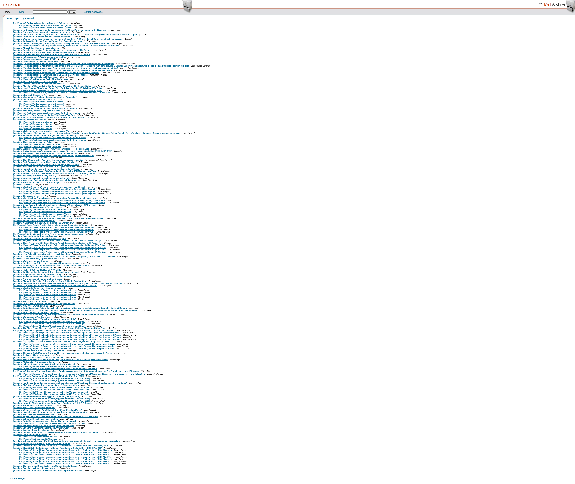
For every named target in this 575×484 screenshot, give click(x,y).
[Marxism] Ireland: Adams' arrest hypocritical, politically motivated (44, 364)
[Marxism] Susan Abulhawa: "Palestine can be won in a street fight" (44, 319)
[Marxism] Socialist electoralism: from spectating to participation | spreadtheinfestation (53, 155)
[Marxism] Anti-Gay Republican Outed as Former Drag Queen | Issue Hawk (47, 41)
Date (21, 12)
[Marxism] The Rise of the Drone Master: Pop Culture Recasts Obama (45, 466)
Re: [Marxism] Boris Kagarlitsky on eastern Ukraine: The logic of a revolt (52, 423)
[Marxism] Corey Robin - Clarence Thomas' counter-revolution (42, 37)
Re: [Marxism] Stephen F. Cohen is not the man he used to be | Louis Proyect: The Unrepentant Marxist (61, 342)
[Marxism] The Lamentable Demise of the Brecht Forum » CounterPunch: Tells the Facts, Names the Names (62, 353)
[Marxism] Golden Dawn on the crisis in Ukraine (35, 61)
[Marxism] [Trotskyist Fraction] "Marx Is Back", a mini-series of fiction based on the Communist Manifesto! (62, 70)
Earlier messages (93, 12)
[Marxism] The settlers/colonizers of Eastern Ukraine (37, 207)
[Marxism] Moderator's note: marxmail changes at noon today (41, 32)
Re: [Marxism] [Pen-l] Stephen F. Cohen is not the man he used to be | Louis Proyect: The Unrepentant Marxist (64, 330)
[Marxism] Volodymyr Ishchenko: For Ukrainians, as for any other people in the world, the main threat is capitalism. (66, 441)
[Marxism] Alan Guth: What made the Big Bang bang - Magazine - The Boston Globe (52, 86)
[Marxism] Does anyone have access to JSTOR (34, 59)
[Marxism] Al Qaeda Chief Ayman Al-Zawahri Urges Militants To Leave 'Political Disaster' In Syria (58, 241)
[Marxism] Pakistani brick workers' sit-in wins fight (36, 182)
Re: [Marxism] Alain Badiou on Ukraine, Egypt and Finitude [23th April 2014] (48, 376)
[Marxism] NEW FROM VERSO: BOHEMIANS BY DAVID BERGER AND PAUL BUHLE (51, 55)
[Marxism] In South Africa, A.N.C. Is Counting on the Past (39, 57)
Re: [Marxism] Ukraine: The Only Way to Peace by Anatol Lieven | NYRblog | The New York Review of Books (69, 46)
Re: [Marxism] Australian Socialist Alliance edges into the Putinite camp (46, 113)
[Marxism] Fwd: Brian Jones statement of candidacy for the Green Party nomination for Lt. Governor (59, 30)
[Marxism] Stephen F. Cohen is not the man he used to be (39, 288)
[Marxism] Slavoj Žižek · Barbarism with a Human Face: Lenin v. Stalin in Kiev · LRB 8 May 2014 (57, 448)
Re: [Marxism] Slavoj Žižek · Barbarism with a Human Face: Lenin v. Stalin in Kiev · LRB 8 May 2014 (65, 450)
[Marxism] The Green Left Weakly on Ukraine (33, 414)
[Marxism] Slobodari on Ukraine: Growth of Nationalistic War (41, 131)
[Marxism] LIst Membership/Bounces (30, 434)
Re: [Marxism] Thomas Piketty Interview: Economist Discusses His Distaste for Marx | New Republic (65, 93)
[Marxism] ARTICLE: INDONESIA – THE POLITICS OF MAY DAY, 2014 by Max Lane (51, 117)
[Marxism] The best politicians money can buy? (35, 176)
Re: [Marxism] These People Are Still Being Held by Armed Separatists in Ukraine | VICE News (62, 245)
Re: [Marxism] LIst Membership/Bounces (38, 437)
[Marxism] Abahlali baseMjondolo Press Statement (36, 48)
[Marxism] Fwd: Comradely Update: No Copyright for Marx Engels (43, 162)
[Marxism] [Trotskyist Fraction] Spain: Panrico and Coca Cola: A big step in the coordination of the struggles (63, 63)
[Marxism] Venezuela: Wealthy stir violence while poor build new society (46, 180)
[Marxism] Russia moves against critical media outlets (38, 357)
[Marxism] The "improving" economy (30, 301)
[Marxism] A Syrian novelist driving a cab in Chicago (37, 274)
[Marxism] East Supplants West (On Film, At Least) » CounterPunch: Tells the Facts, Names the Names (60, 360)
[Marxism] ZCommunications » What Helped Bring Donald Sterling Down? (47, 410)
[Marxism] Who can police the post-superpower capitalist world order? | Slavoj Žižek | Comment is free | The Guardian (68, 39)
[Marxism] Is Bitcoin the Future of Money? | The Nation (38, 351)
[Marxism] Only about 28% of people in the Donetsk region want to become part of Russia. (55, 286)
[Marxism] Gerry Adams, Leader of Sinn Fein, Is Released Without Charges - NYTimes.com (55, 205)
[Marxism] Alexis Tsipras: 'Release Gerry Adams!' (36, 312)
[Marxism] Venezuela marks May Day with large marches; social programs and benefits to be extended (60, 315)
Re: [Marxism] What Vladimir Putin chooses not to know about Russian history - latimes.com (62, 200)
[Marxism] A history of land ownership (31, 355)
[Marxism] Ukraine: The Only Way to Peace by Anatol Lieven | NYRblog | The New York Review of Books (61, 43)
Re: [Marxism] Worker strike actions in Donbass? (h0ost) (39, 23)
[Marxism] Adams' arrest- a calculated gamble (34, 220)
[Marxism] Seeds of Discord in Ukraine (31, 430)
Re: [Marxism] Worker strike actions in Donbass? (41, 102)
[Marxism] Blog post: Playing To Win (30, 95)
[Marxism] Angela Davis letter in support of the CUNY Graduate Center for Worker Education (55, 417)
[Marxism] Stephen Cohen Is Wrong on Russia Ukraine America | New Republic (49, 187)
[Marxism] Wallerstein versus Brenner (30, 261)
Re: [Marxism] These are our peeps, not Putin (40, 144)
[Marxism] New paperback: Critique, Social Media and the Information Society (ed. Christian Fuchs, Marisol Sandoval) (67, 283)
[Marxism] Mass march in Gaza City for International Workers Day (43, 223)
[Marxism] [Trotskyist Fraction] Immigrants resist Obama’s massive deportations (50, 75)
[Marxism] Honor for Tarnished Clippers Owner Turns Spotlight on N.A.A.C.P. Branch (52, 403)
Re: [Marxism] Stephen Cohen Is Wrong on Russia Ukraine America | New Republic (57, 189)
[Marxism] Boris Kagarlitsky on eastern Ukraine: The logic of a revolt (45, 421)
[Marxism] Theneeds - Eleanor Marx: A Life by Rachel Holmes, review (45, 153)
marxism (11, 4)
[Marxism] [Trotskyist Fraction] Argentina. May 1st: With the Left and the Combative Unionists (56, 72)
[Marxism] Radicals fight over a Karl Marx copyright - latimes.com (43, 425)
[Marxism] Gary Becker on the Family (30, 158)
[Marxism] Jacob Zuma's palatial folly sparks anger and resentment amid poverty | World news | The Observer (64, 256)
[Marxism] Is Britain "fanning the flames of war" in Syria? (39, 238)
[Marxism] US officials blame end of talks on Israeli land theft (41, 254)
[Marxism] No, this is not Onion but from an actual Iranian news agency (46, 263)
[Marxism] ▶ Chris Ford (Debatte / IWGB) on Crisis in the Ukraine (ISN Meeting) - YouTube (54, 171)
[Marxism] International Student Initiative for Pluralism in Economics (45, 108)
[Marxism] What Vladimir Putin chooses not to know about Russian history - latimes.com (54, 198)
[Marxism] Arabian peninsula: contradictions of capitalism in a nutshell (46, 272)
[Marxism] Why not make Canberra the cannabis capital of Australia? (45, 97)
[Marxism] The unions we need (27, 196)
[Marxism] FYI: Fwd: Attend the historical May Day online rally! (42, 277)
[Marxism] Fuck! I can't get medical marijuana (34, 408)
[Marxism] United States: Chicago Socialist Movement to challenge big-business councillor (55, 369)
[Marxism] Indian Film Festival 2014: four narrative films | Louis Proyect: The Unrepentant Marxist (58, 218)
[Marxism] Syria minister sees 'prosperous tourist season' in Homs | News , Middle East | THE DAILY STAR (62, 151)
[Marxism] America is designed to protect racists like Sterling (41, 443)
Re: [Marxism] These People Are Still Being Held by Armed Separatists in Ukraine (50, 225)
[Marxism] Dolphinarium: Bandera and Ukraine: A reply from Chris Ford (46, 164)
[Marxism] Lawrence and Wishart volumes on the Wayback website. (44, 303)
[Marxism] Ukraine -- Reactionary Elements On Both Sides (40, 84)
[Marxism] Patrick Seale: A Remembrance (32, 405)
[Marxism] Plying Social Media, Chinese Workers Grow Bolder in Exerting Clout (50, 281)
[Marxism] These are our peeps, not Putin (32, 142)
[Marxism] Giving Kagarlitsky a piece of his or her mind (39, 259)
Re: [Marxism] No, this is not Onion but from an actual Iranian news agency (48, 234)
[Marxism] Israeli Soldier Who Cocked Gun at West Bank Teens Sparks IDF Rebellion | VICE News (58, 88)
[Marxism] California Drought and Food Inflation (35, 419)
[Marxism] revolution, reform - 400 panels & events (36, 111)
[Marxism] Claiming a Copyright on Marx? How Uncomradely (41, 428)
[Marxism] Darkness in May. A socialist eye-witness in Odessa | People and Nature (51, 149)
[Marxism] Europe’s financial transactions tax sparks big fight (41, 178)
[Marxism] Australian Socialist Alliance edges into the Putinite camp (44, 135)
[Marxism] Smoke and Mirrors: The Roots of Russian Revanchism (43, 52)
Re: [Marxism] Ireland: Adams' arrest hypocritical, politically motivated (51, 366)
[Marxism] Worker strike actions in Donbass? (34, 99)
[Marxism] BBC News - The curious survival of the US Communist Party (46, 385)
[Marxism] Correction (23, 185)
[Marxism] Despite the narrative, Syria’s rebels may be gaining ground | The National (52, 50)
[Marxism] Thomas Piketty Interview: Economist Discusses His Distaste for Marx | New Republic (57, 90)
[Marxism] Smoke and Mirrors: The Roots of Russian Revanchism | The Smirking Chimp (54, 173)
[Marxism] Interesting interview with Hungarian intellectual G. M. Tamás (46, 169)
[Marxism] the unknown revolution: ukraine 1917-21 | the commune (44, 167)
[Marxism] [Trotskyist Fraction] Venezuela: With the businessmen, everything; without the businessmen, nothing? (65, 68)
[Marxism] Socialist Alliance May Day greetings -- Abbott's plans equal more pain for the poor (56, 432)
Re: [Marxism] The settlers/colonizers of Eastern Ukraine (45, 209)
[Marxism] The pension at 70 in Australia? (32, 268)
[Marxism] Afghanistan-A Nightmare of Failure (34, 362)
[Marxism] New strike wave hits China (30, 306)
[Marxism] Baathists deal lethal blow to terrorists (35, 468)
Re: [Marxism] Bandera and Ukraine (29, 120)
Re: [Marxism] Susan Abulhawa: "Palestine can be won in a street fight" (52, 321)
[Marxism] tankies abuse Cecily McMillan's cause (35, 77)
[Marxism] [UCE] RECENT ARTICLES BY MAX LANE (37, 270)
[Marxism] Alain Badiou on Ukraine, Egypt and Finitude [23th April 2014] (46, 396)
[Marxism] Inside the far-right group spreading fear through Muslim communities (50, 412)
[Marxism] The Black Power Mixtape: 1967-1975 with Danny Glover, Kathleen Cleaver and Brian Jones (59, 328)
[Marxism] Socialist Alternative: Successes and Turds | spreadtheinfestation (48, 470)
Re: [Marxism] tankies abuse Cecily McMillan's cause (43, 79)
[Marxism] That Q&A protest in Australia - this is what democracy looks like (48, 160)
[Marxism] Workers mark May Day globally (32, 317)
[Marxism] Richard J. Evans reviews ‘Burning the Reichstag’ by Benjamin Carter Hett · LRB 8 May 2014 (60, 446)
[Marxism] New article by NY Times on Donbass (35, 236)
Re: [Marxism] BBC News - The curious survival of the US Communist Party (54, 387)
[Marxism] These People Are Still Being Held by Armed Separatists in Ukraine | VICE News (55, 243)
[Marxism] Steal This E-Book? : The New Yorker (35, 81)
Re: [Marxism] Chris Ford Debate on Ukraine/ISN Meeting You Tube (44, 115)
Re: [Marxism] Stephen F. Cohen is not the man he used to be (47, 290)
